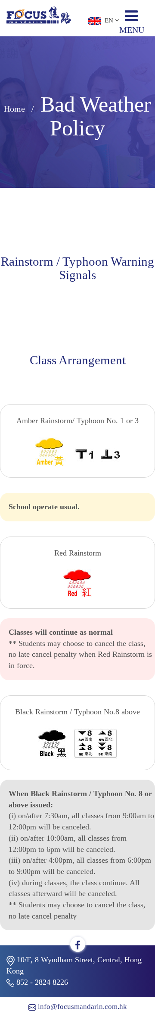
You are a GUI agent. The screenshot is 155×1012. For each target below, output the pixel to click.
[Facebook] (78, 945)
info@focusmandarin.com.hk (82, 1006)
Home (14, 108)
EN (108, 20)
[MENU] (134, 19)
